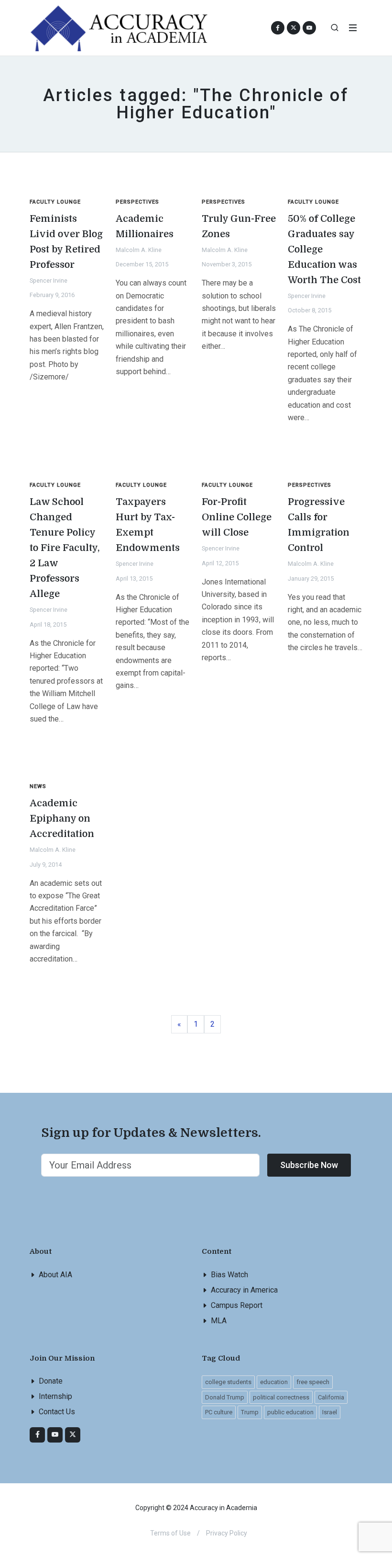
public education (290, 1412)
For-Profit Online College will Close (237, 517)
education (274, 1382)
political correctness (281, 1397)
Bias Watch (229, 1274)
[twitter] (72, 1435)
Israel (329, 1412)
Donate (51, 1381)
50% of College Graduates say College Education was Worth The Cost (324, 249)
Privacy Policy (226, 1533)
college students (228, 1382)
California (331, 1397)
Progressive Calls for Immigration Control (318, 524)
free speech (312, 1382)
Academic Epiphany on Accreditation (62, 818)
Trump (250, 1412)
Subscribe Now (309, 1165)
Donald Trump (224, 1397)
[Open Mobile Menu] (353, 28)
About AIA (55, 1274)
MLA (219, 1320)
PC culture (218, 1412)
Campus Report (236, 1305)
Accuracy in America (244, 1290)
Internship (55, 1396)
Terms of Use (170, 1533)
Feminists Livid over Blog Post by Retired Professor (66, 241)
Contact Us (57, 1411)
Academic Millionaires (145, 226)
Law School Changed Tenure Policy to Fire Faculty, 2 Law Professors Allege (65, 547)
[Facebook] (37, 1435)
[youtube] (309, 27)
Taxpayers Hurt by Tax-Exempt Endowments (148, 524)
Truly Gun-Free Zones (239, 226)
